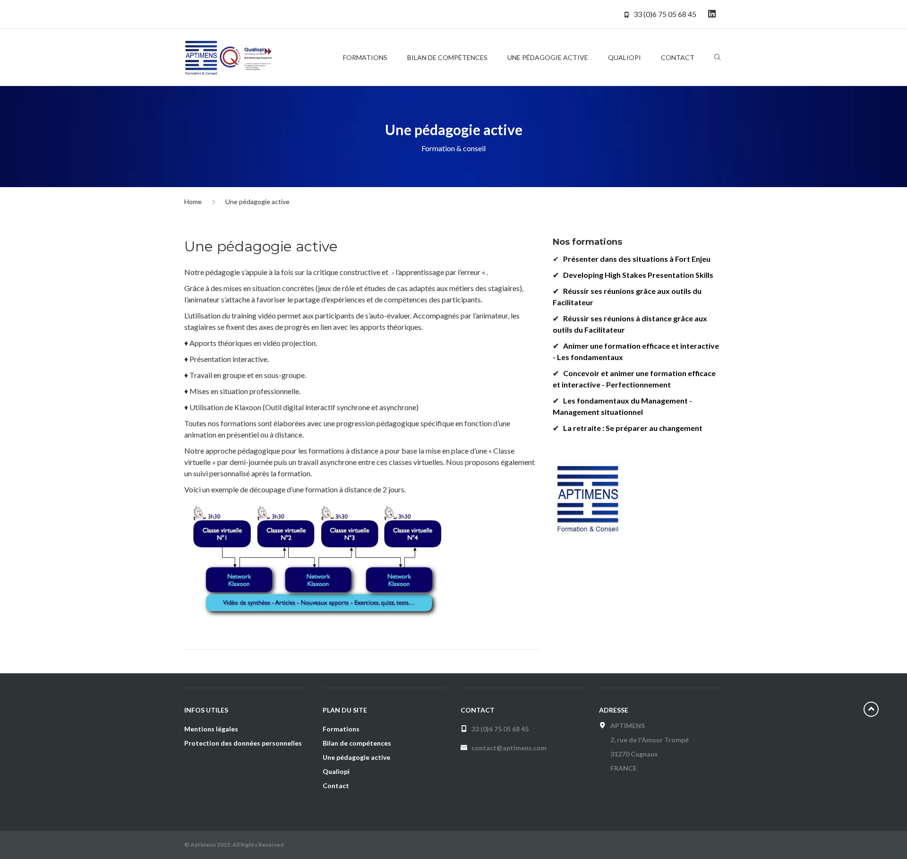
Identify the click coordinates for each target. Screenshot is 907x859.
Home (193, 202)
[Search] (717, 58)
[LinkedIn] (712, 13)
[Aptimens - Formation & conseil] (230, 57)
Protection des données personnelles (243, 743)
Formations (341, 729)
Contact (336, 786)
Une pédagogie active (356, 757)
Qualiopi (336, 771)
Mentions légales (211, 729)
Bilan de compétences (357, 743)
